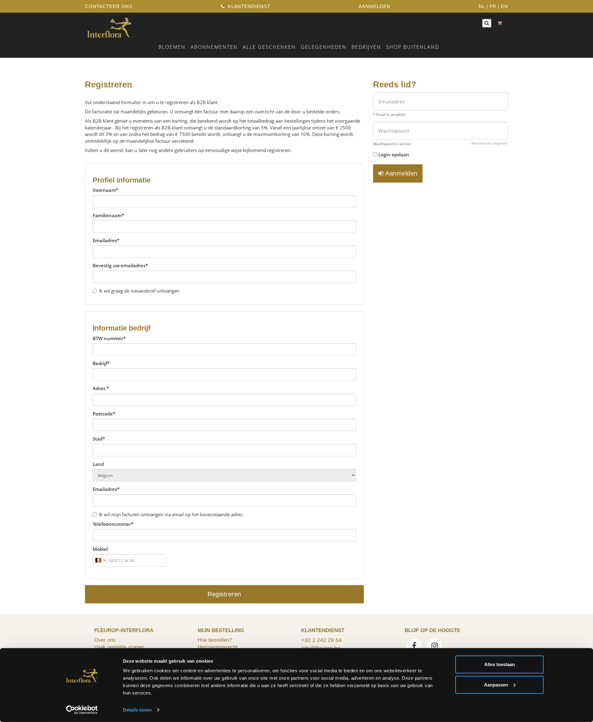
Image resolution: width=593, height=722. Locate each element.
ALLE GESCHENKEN (269, 47)
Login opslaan (393, 154)
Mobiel (100, 549)
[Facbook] (414, 646)
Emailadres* (106, 240)
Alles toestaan (499, 664)
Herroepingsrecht (218, 647)
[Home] (109, 27)
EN (504, 6)
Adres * (101, 388)
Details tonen (137, 709)
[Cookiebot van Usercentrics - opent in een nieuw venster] (82, 710)
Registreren (224, 594)
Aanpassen (496, 684)
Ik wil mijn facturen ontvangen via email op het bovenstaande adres (171, 514)
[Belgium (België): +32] (100, 560)
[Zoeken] (486, 23)
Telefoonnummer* (113, 524)
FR (493, 6)
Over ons (105, 640)
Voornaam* (105, 190)
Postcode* (104, 414)
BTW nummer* (109, 338)
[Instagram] (434, 646)
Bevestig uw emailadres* (120, 265)
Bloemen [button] (172, 47)
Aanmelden (401, 173)
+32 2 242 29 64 (321, 640)
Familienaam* (108, 215)
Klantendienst (248, 6)
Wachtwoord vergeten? (489, 143)
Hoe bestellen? (215, 640)
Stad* (99, 439)
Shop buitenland (412, 47)
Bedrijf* (101, 363)
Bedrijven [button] (366, 47)
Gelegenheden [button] (324, 47)
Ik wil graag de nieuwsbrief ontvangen (139, 291)
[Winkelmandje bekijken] (501, 23)
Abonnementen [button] (214, 47)
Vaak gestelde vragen (119, 647)
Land (98, 464)
